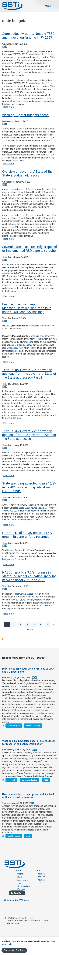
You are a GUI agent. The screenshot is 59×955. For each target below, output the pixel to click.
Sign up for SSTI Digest (18, 900)
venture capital (14, 725)
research (11, 780)
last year (6, 559)
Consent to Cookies (14, 950)
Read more (8, 107)
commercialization (29, 780)
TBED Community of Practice (23, 886)
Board (20, 874)
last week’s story (26, 594)
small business (14, 836)
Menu (48, 6)
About (18, 870)
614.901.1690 (13, 923)
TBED (46, 780)
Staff (19, 877)
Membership (23, 880)
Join (38, 870)
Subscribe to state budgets (3, 639)
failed (28, 342)
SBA (28, 836)
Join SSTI (18, 893)
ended (43, 325)
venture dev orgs (33, 725)
